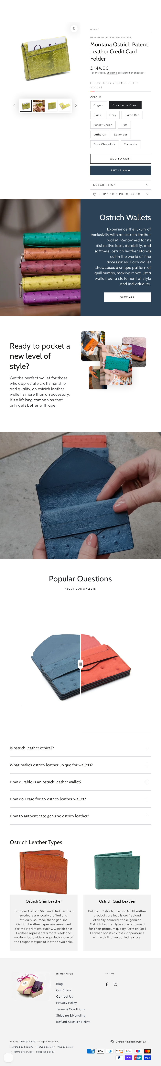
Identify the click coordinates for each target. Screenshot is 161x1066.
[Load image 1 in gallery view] (26, 106)
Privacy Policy (66, 1003)
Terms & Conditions (70, 1009)
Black (98, 116)
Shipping (112, 72)
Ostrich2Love (27, 1041)
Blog (59, 984)
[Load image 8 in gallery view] (52, 106)
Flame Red (132, 116)
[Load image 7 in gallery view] (39, 106)
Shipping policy (45, 1051)
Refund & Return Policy (73, 1022)
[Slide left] (14, 105)
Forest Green (103, 126)
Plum (126, 126)
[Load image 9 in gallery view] (64, 106)
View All (127, 297)
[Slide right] (76, 105)
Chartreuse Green (125, 106)
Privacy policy (65, 1046)
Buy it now (121, 170)
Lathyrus (101, 135)
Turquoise (132, 145)
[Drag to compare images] (80, 664)
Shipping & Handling (70, 1015)
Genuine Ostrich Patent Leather (110, 37)
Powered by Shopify (21, 1046)
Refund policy (45, 1046)
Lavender (122, 135)
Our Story (63, 990)
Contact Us (64, 996)
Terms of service (23, 1051)
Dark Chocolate (104, 145)
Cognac (100, 106)
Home (93, 29)
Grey (114, 116)
